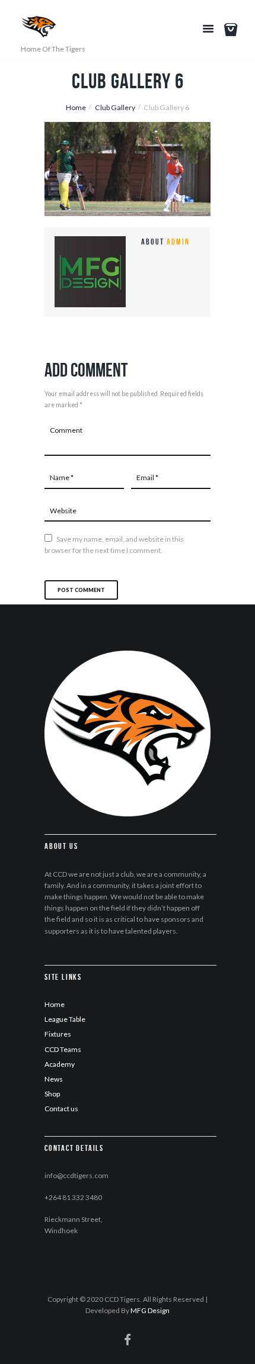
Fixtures (57, 1034)
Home (76, 107)
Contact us (61, 1108)
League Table (64, 1019)
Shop (52, 1093)
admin (178, 241)
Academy (59, 1064)
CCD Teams (62, 1049)
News (53, 1079)
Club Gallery (115, 107)
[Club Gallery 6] (127, 169)
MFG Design (150, 1310)
